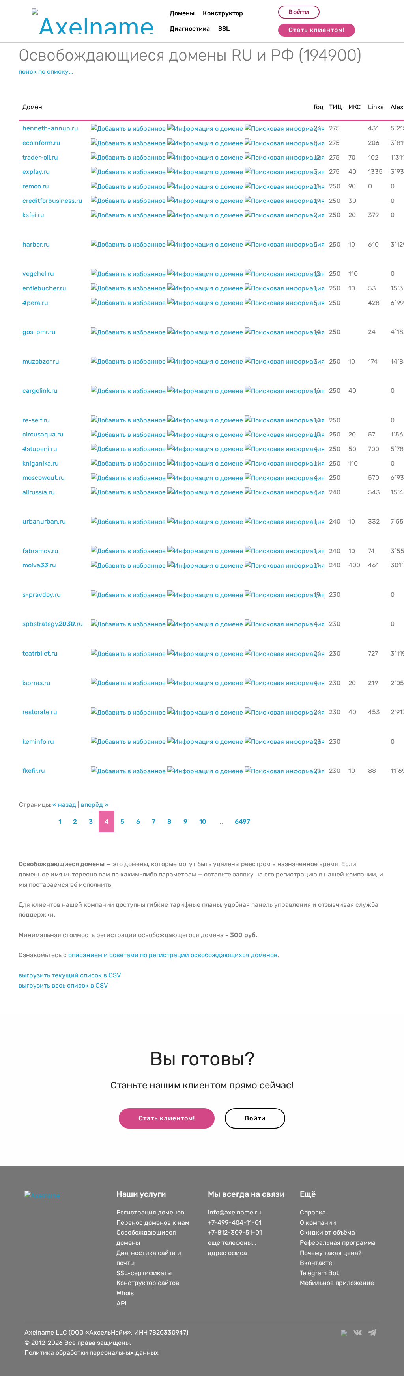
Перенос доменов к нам (152, 1222)
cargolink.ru (40, 390)
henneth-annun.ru (50, 128)
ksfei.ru (33, 215)
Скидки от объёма (327, 1232)
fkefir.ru (33, 770)
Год (319, 107)
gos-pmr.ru (39, 332)
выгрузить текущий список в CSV (70, 975)
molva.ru (39, 565)
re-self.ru (36, 420)
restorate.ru (39, 712)
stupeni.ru (39, 449)
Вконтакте (316, 1262)
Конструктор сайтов (147, 1283)
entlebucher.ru (44, 288)
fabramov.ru (40, 551)
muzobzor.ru (40, 361)
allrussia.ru (38, 492)
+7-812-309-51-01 (235, 1232)
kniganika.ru (40, 463)
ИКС (354, 107)
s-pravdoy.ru (41, 594)
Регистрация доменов (150, 1212)
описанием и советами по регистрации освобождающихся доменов (172, 955)
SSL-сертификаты (144, 1273)
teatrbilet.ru (40, 653)
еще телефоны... (232, 1242)
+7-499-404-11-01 (235, 1222)
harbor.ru (36, 244)
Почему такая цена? (331, 1253)
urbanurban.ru (44, 521)
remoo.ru (35, 186)
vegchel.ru (38, 273)
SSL (224, 28)
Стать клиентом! (316, 29)
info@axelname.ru (234, 1212)
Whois (125, 1293)
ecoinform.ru (41, 143)
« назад (64, 804)
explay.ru (36, 171)
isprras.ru (36, 683)
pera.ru (35, 302)
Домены (182, 13)
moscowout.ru (43, 477)
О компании (318, 1222)
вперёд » (94, 804)
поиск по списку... (46, 71)
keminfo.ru (38, 741)
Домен (32, 107)
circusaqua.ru (43, 434)
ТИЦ (335, 107)
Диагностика (190, 28)
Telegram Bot (319, 1273)
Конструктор (223, 13)
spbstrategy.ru (52, 624)
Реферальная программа (338, 1242)
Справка (313, 1212)
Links (375, 107)
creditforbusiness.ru (52, 200)
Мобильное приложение (337, 1283)
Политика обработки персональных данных (91, 1352)
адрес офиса (227, 1253)
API (121, 1303)
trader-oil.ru (40, 157)
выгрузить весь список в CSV (63, 985)
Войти (298, 12)
